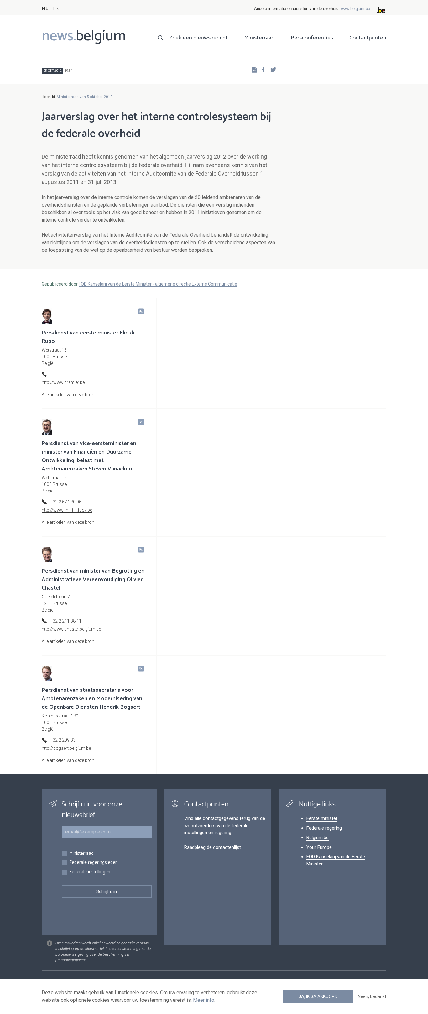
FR (56, 8)
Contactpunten (367, 38)
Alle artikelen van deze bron (68, 394)
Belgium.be (317, 837)
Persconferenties (312, 38)
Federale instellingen (89, 872)
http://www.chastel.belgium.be (71, 629)
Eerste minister (321, 818)
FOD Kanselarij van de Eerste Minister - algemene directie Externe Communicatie (158, 283)
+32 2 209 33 (63, 740)
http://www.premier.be (63, 382)
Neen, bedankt (372, 996)
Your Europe (319, 847)
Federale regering (324, 828)
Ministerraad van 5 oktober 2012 (84, 97)
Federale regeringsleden (93, 862)
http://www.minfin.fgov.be (67, 509)
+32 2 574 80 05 (65, 501)
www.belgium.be (355, 8)
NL (45, 8)
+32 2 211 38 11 (65, 620)
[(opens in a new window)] (261, 69)
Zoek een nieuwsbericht (198, 38)
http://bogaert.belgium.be (66, 748)
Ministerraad (259, 38)
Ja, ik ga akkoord (318, 996)
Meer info (203, 1000)
